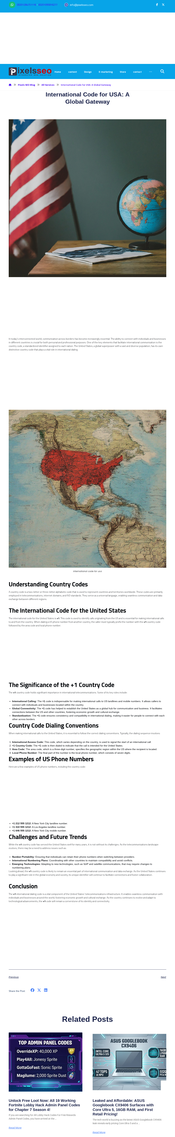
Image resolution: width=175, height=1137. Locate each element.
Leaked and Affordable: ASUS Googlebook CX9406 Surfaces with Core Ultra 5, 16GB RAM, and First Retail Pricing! (123, 1107)
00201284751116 (26, 4)
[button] (157, 4)
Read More (15, 1128)
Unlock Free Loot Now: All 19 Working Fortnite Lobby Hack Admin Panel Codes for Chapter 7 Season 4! (44, 1105)
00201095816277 (47, 4)
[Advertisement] (87, 38)
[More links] (150, 71)
